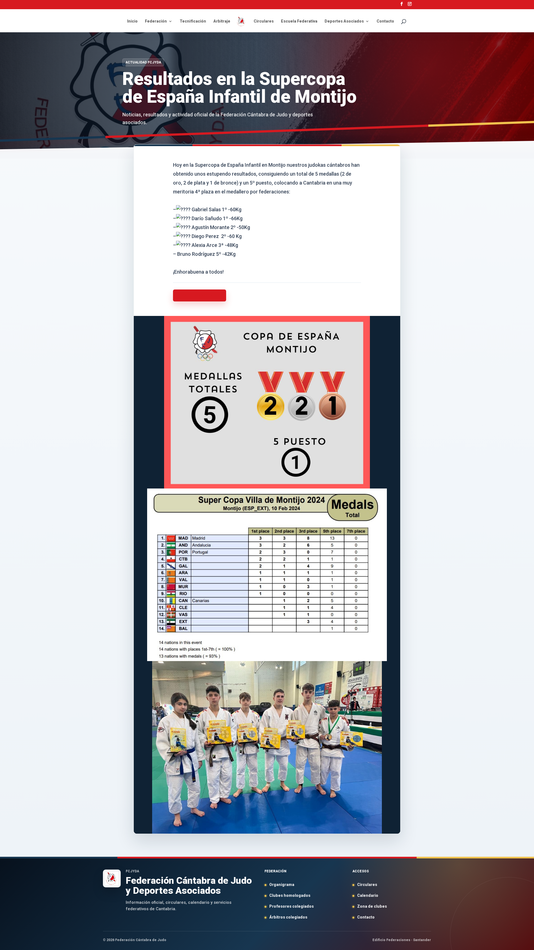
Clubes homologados (289, 895)
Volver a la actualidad (202, 295)
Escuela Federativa (299, 21)
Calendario (367, 895)
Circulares (264, 21)
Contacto (385, 21)
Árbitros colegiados (288, 917)
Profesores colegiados (291, 906)
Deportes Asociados (344, 21)
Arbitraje (221, 21)
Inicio (132, 21)
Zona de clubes (372, 906)
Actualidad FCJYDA (143, 62)
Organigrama (281, 884)
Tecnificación (193, 21)
